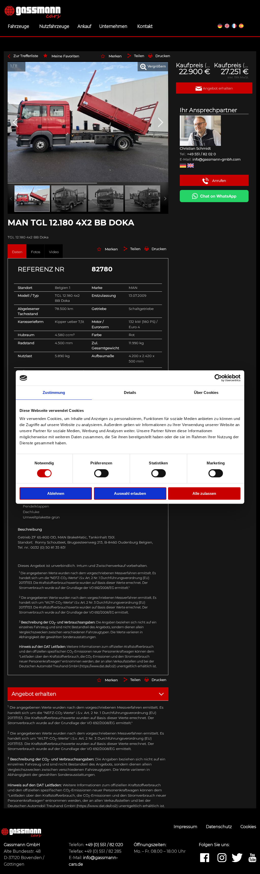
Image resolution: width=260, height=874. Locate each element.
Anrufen (218, 181)
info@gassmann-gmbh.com (216, 159)
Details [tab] (130, 392)
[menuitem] (19, 26)
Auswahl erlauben (130, 493)
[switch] (101, 473)
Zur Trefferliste (25, 56)
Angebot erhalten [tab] (34, 694)
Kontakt (145, 26)
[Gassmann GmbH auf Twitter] (237, 858)
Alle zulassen (204, 493)
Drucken (162, 56)
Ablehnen (55, 493)
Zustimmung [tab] (54, 392)
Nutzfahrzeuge (54, 26)
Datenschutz (219, 826)
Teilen (139, 56)
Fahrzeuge (18, 26)
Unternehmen (113, 26)
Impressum (186, 826)
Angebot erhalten (217, 88)
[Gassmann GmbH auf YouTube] (252, 858)
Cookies (248, 826)
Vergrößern (156, 66)
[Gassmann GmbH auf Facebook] (204, 858)
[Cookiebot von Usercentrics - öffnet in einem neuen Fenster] (218, 378)
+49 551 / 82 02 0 (201, 154)
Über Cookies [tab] (206, 392)
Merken (115, 56)
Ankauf (84, 26)
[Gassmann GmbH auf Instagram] (222, 858)
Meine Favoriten (65, 56)
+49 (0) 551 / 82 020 (104, 844)
